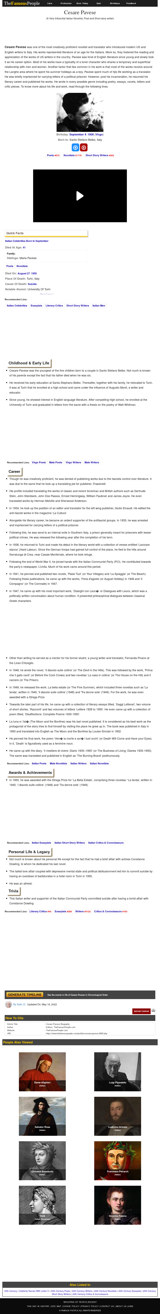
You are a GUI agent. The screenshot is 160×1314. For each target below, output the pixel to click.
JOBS (130, 1306)
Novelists (69, 155)
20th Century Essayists (129, 1290)
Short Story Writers (97, 155)
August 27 (24, 273)
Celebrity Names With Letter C (34, 1290)
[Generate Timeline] (24, 995)
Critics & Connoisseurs (108, 911)
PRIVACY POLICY (90, 1306)
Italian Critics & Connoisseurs (106, 842)
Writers (79, 911)
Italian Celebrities (17, 305)
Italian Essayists (41, 842)
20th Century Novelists (105, 1290)
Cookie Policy (71, 1306)
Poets (50, 155)
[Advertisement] (61, 34)
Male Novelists (58, 763)
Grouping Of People (75, 1302)
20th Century (10, 1290)
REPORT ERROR (141, 1011)
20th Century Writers (82, 1290)
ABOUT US (122, 1306)
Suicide (32, 284)
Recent (92, 1302)
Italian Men (98, 305)
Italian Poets (39, 763)
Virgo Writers (73, 462)
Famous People (70, 1310)
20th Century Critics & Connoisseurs (90, 1294)
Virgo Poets (39, 462)
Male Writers (92, 462)
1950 (34, 273)
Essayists (36, 305)
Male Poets (55, 462)
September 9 (77, 134)
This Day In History (38, 1306)
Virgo (99, 134)
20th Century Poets (60, 1290)
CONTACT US (107, 1306)
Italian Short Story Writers (70, 842)
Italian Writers (78, 763)
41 (24, 247)
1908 (91, 134)
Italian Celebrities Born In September (26, 241)
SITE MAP (56, 1306)
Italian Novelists (99, 763)
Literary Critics (54, 305)
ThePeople (22, 3)
